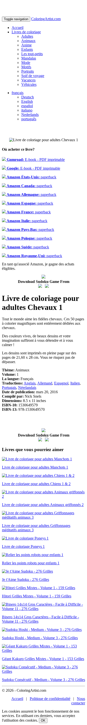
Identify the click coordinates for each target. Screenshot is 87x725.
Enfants (27, 49)
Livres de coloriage (26, 32)
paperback (31, 177)
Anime (26, 45)
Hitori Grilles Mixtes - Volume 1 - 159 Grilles (36, 596)
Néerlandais (27, 387)
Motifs (26, 67)
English (27, 101)
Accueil (17, 28)
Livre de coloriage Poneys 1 (23, 546)
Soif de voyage (32, 76)
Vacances (28, 80)
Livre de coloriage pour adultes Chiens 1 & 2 (36, 484)
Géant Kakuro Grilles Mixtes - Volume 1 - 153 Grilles (43, 659)
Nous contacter (78, 701)
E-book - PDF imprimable (35, 159)
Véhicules (28, 84)
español (27, 106)
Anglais (30, 383)
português (28, 119)
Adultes (27, 36)
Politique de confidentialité (50, 699)
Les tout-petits (32, 54)
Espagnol (61, 383)
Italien (75, 383)
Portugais (9, 387)
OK (43, 720)
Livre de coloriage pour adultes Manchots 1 (35, 467)
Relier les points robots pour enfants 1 (30, 563)
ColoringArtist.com (46, 19)
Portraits (27, 71)
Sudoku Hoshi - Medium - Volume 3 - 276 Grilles (40, 638)
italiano (26, 110)
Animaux (28, 41)
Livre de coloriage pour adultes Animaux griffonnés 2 (43, 505)
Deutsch (27, 97)
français (17, 93)
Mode (25, 63)
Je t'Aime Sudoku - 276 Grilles (25, 579)
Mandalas (28, 58)
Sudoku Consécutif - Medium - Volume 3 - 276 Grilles (43, 680)
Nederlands (30, 115)
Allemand (44, 383)
